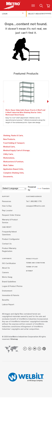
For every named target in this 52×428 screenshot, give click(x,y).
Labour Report (8, 305)
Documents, (8, 177)
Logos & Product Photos (12, 286)
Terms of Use (31, 267)
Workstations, (9, 158)
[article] (26, 103)
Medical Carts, (9, 147)
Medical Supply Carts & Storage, (16, 151)
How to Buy (6, 206)
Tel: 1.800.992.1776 (33, 201)
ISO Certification (9, 263)
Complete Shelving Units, (13, 173)
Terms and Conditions (35, 263)
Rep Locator (7, 210)
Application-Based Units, (13, 169)
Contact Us (6, 244)
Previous (3, 101)
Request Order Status (11, 215)
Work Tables (8, 165)
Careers (5, 273)
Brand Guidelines (9, 282)
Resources (6, 201)
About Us (6, 268)
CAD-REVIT (6, 227)
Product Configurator (10, 239)
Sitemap (29, 271)
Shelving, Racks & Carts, (13, 136)
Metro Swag (7, 277)
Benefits (5, 300)
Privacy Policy (32, 258)
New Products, (9, 139)
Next (48, 101)
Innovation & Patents (10, 295)
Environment (7, 291)
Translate (46, 189)
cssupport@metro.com (35, 206)
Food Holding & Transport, (14, 143)
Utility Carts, (8, 154)
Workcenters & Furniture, (13, 162)
